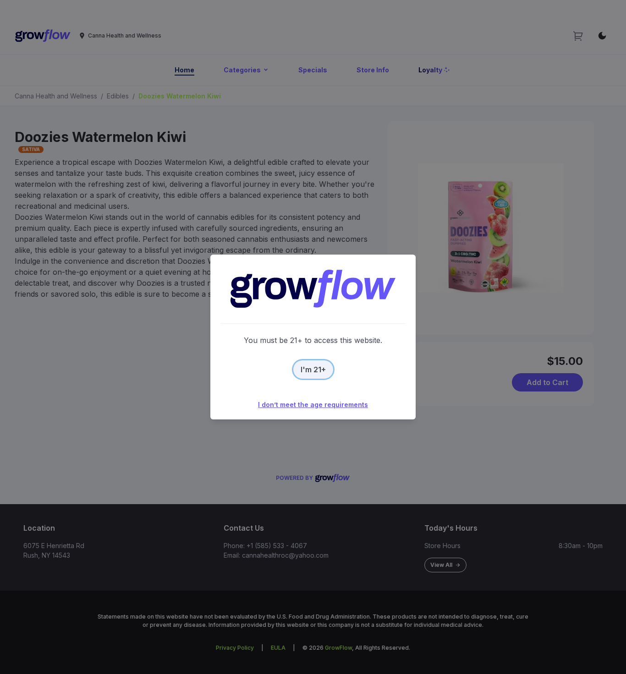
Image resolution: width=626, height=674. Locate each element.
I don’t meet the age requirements (313, 404)
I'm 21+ (313, 369)
